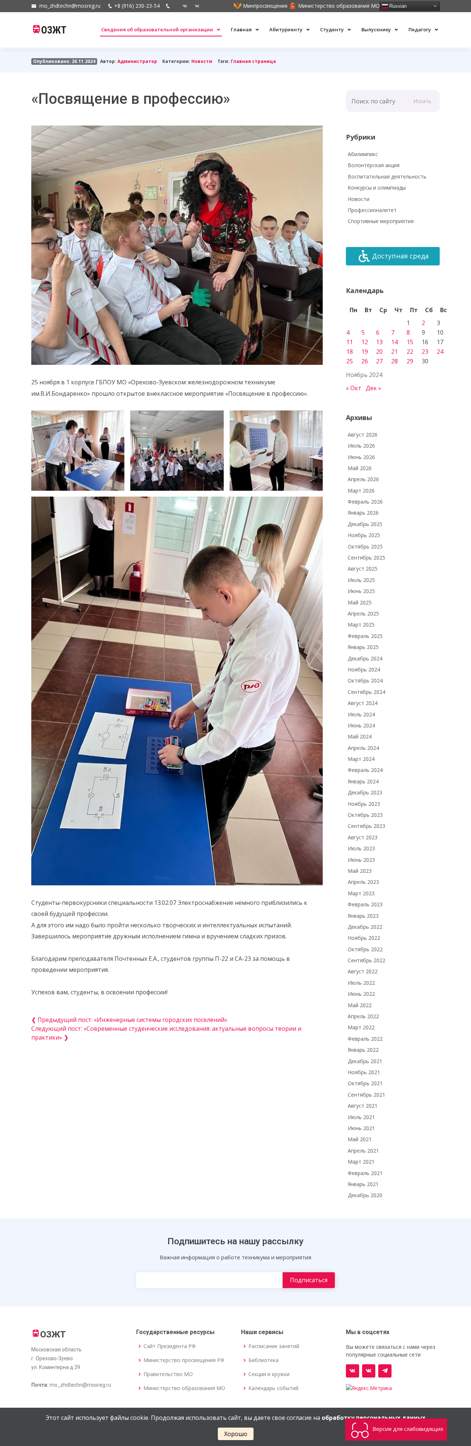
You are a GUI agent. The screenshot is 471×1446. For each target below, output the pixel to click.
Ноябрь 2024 (364, 669)
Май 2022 (360, 1005)
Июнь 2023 (361, 859)
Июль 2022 (361, 982)
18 (349, 352)
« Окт (353, 388)
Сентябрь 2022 (366, 960)
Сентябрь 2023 (366, 825)
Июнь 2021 (361, 1128)
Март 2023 (361, 893)
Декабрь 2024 (365, 658)
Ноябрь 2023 (364, 803)
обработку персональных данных (373, 1418)
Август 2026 (363, 434)
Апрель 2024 (363, 747)
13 (379, 342)
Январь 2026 (363, 512)
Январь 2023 (363, 915)
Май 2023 (360, 870)
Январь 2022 (363, 1049)
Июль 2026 (361, 445)
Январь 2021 (363, 1184)
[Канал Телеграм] (385, 1371)
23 (425, 352)
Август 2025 (363, 568)
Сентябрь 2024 (366, 691)
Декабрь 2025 (365, 524)
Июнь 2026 (361, 457)
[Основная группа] (352, 1371)
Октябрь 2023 (365, 814)
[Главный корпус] (182, 5)
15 (410, 342)
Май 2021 (360, 1139)
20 (379, 352)
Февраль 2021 (365, 1173)
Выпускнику (376, 29)
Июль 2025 (361, 579)
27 (379, 361)
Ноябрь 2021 (364, 1072)
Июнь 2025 (361, 591)
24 (440, 352)
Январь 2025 (363, 646)
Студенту (332, 29)
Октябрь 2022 (365, 949)
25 (349, 361)
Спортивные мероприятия (381, 221)
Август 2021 (363, 1105)
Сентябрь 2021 (366, 1094)
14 (394, 342)
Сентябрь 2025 (366, 557)
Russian (397, 5)
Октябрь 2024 (365, 680)
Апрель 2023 (363, 881)
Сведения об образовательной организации (157, 29)
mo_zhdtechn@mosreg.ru (69, 5)
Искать (422, 101)
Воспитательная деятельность (387, 176)
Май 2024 (360, 736)
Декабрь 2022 (365, 926)
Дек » (373, 388)
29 (410, 361)
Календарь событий (273, 1388)
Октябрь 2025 (365, 546)
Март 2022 (361, 1027)
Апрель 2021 (363, 1150)
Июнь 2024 (361, 725)
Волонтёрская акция (374, 165)
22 (410, 352)
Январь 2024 (363, 781)
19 (364, 352)
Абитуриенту (286, 29)
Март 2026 (361, 490)
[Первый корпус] (194, 5)
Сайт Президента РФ (170, 1346)
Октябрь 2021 (365, 1083)
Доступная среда (400, 255)
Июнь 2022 (361, 993)
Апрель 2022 (363, 1016)
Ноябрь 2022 (364, 937)
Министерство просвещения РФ (184, 1360)
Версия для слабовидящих (407, 1428)
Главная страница (253, 61)
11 (349, 342)
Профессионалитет (372, 210)
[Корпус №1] (368, 1371)
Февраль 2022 (365, 1038)
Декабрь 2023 (365, 792)
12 (364, 342)
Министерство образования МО (184, 1388)
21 (394, 352)
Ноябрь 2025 (364, 535)
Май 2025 (360, 602)
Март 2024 (361, 758)
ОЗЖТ (53, 30)
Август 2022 (363, 971)
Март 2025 (361, 624)
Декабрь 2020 (365, 1195)
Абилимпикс (363, 154)
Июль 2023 (361, 848)
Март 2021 (361, 1161)
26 (364, 361)
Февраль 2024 (365, 769)
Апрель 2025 (363, 613)
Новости (201, 61)
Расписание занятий (273, 1346)
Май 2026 (360, 468)
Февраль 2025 (365, 635)
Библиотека (263, 1360)
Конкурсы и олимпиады (377, 187)
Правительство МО (168, 1374)
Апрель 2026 (363, 479)
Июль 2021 (361, 1117)
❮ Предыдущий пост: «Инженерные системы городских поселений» (129, 1020)
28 (394, 361)
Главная (242, 29)
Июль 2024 (361, 714)
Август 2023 (363, 837)
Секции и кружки (269, 1374)
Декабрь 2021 (365, 1061)
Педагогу (420, 29)
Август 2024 (363, 702)
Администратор (137, 61)
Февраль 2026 (365, 501)
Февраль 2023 (365, 904)
